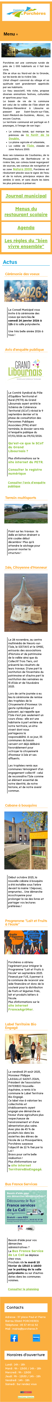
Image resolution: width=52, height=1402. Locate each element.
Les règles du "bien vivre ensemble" (26, 243)
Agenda (26, 227)
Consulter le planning (23, 1289)
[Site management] (26, 1392)
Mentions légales (26, 1397)
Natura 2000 (22, 169)
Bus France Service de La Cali (25, 1253)
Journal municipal (26, 196)
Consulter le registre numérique (25, 471)
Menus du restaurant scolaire (26, 211)
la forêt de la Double (29, 136)
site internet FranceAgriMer (20, 1007)
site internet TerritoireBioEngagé (24, 1167)
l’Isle (30, 145)
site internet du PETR (25, 462)
